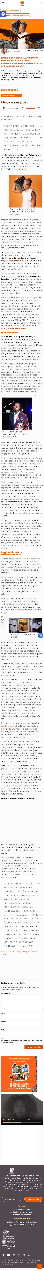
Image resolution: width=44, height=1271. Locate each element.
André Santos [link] (7, 952)
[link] (3, 14)
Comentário (6, 993)
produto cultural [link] (9, 726)
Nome (3, 1013)
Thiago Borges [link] (22, 952)
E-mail (4, 1021)
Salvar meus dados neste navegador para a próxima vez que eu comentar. (21, 1041)
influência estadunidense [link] (23, 559)
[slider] (11, 108)
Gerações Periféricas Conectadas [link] (15, 15)
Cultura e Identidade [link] (10, 10)
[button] (2, 90)
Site (2, 1029)
